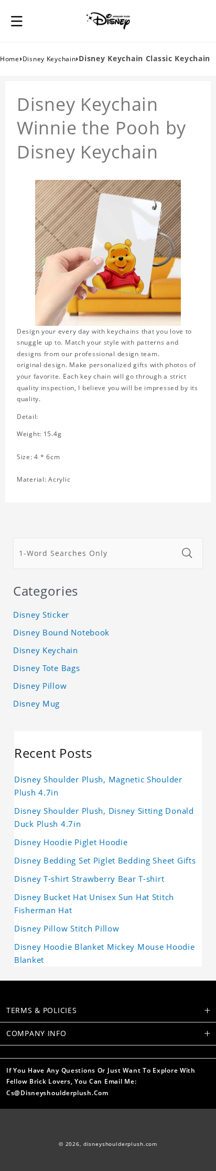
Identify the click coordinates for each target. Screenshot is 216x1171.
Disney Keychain (49, 58)
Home (9, 58)
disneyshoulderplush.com (120, 1144)
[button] (17, 21)
